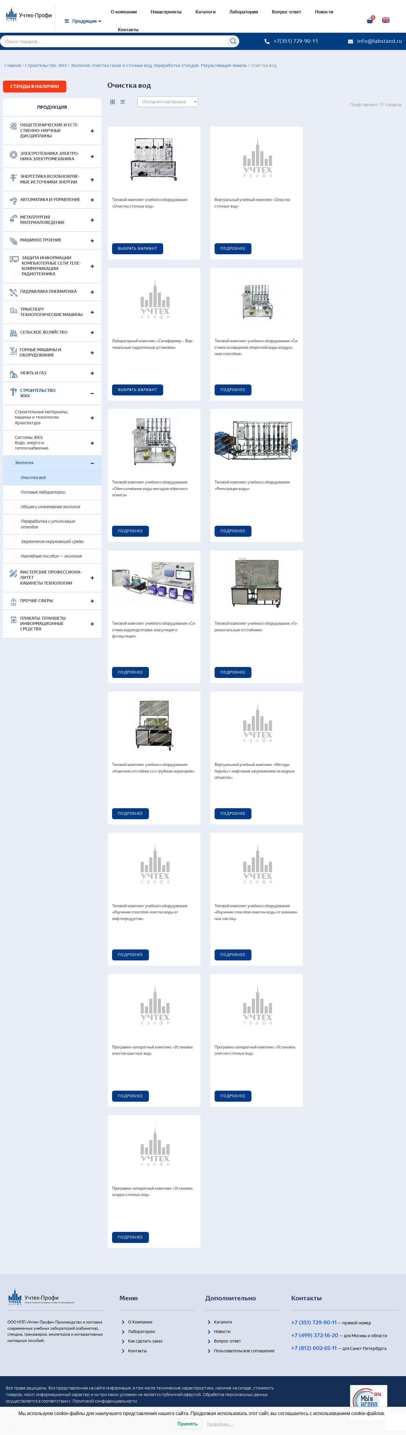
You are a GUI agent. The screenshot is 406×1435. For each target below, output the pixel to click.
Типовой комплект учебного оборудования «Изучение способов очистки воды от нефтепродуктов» (149, 912)
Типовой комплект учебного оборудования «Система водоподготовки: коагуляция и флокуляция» (154, 630)
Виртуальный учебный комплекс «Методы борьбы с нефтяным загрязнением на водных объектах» (255, 771)
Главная (12, 65)
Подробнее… (220, 1424)
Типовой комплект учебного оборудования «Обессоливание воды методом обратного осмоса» (150, 488)
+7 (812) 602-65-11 (314, 1348)
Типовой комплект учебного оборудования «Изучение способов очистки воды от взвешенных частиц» (256, 912)
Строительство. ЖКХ (46, 65)
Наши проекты (166, 12)
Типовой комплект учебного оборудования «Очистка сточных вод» (149, 203)
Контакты (128, 29)
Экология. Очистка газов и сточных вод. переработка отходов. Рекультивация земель (159, 65)
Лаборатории (243, 12)
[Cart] (369, 21)
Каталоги (205, 12)
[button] (34, 86)
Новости (324, 12)
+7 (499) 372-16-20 (314, 1335)
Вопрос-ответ (286, 12)
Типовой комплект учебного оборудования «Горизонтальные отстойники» (256, 627)
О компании (124, 12)
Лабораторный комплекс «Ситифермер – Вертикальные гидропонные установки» (152, 344)
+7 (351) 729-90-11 (314, 1322)
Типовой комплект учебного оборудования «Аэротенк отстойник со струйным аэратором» (153, 768)
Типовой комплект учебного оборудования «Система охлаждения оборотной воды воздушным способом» (257, 347)
